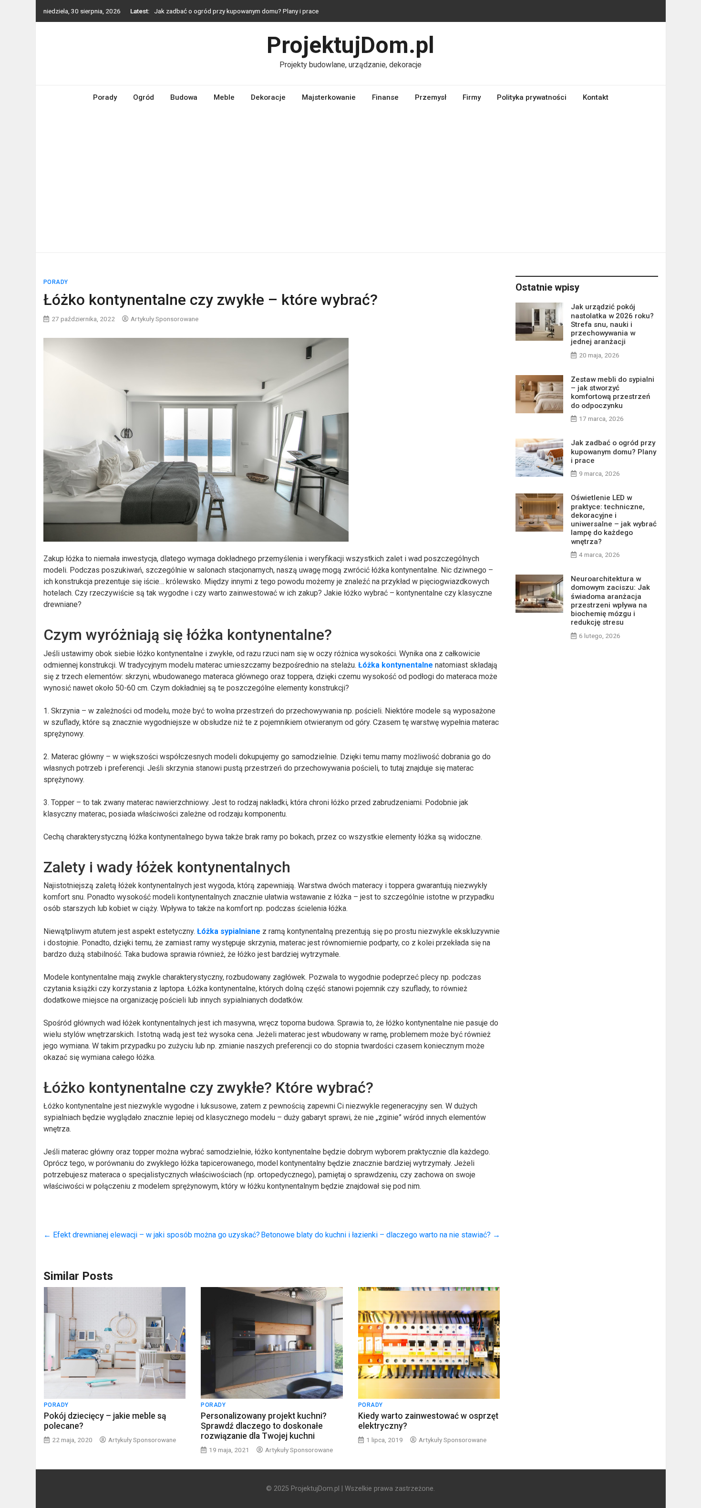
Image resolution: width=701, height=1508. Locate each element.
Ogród (143, 97)
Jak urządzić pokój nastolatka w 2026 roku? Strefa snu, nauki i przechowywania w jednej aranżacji (612, 324)
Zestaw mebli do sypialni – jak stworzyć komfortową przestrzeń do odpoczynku (612, 392)
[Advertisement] (350, 181)
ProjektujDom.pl (350, 45)
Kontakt (595, 97)
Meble (224, 97)
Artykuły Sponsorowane (164, 319)
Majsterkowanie (329, 97)
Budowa (183, 97)
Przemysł (430, 97)
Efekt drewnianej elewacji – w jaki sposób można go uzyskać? (151, 1234)
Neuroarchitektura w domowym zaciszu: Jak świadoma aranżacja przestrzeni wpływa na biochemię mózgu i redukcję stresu (610, 601)
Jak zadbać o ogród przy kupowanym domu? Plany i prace (236, 11)
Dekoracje (268, 97)
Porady (105, 97)
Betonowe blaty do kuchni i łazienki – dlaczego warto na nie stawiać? (380, 1234)
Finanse (385, 97)
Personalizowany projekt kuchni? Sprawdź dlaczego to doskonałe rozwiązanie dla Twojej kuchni (264, 1426)
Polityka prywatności (532, 97)
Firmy (472, 97)
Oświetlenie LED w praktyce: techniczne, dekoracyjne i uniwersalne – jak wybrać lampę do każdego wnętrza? (614, 519)
